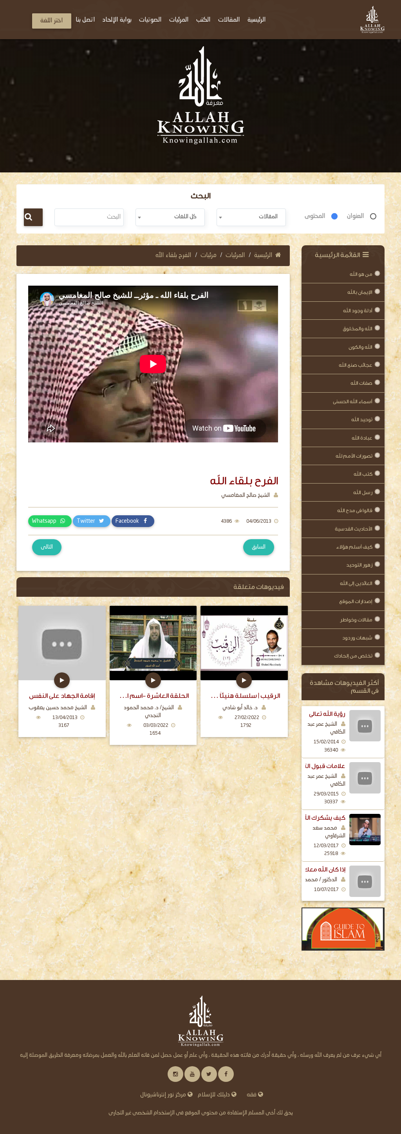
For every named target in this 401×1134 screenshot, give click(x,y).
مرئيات (208, 255)
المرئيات (235, 255)
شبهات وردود (357, 638)
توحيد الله (361, 419)
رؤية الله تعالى (327, 713)
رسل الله (362, 492)
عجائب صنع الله (355, 365)
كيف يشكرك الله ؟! (320, 817)
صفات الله (361, 383)
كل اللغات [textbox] (185, 216)
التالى (47, 547)
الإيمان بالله (359, 292)
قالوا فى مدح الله (354, 510)
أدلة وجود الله (357, 310)
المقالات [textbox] (268, 216)
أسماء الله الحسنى (352, 401)
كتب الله (363, 474)
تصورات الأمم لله (354, 456)
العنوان (355, 216)
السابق (259, 547)
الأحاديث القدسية (353, 529)
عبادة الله (362, 438)
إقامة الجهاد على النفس (62, 695)
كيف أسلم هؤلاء (354, 547)
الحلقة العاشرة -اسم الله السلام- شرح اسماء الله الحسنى (153, 695)
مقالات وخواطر (356, 620)
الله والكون (360, 347)
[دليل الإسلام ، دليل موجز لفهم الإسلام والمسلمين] (343, 929)
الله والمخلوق (357, 329)
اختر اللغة (51, 21)
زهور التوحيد (359, 565)
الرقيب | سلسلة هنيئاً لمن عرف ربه (244, 695)
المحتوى (315, 216)
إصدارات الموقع (355, 601)
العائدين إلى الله (356, 583)
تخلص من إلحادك (353, 656)
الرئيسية (263, 255)
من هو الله (361, 274)
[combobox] (251, 217)
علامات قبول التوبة (320, 766)
